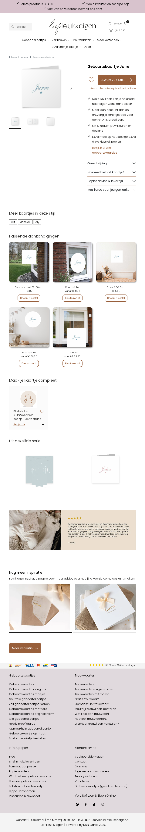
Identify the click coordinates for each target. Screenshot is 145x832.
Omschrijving (97, 163)
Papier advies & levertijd (105, 181)
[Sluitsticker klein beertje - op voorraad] (28, 399)
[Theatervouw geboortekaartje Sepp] (39, 470)
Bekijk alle (19, 424)
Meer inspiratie (22, 648)
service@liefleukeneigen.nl (111, 820)
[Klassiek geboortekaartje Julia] (105, 470)
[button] (115, 23)
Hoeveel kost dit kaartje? (105, 172)
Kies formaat (72, 298)
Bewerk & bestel (29, 298)
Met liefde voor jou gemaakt (108, 189)
